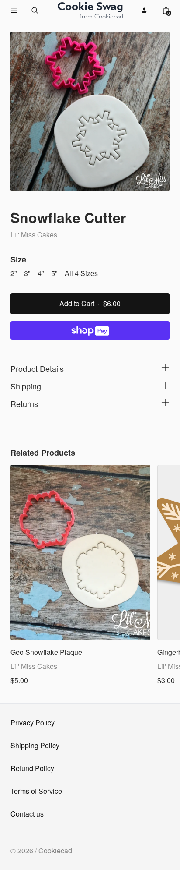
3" (27, 273)
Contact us (27, 814)
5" (54, 273)
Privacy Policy (32, 723)
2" (13, 273)
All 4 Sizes (81, 273)
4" (41, 273)
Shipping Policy (34, 745)
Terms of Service (36, 791)
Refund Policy (32, 768)
